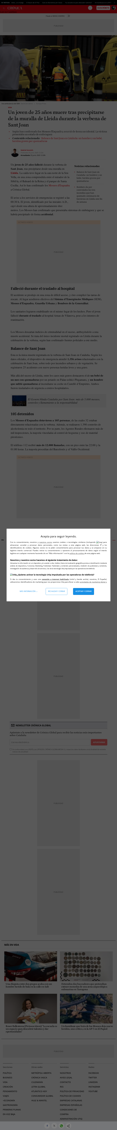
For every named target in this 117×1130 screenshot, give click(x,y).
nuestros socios (45, 542)
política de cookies (76, 553)
